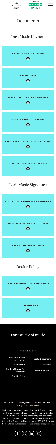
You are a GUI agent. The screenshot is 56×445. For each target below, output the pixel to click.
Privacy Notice (25, 403)
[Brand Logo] (16, 5)
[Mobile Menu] (50, 5)
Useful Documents (42, 359)
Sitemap (47, 364)
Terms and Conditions (41, 403)
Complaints (19, 364)
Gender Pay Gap (43, 370)
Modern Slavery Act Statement (15, 370)
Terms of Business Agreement (16, 358)
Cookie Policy (18, 376)
